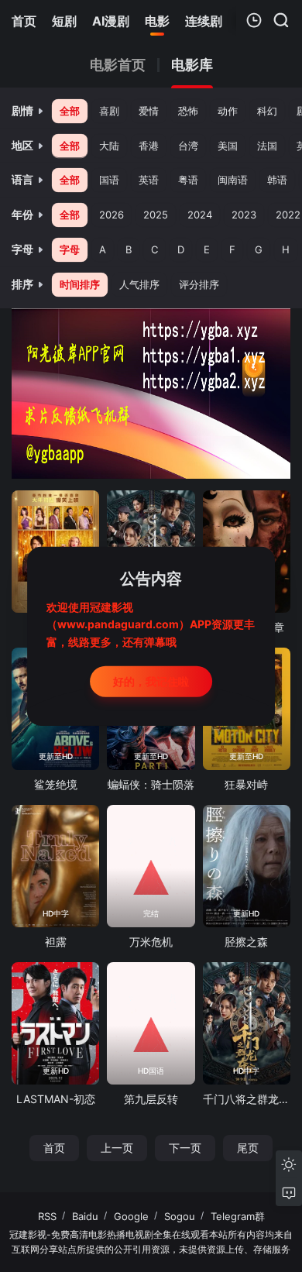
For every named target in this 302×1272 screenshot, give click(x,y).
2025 (155, 214)
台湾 (188, 145)
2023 (244, 214)
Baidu (85, 1216)
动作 (228, 111)
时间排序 (80, 284)
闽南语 (233, 180)
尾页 (248, 1147)
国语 (109, 180)
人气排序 (139, 284)
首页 (54, 1147)
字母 (70, 249)
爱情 (149, 111)
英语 (149, 180)
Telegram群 (238, 1216)
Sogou (179, 1216)
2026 (111, 214)
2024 (199, 214)
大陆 (109, 145)
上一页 (117, 1147)
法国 (267, 145)
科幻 (267, 111)
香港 (149, 145)
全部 (70, 111)
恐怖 (188, 111)
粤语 (188, 180)
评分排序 (199, 284)
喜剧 (109, 111)
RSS (47, 1216)
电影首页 (118, 65)
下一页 (185, 1147)
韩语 (277, 180)
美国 (228, 145)
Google (131, 1216)
